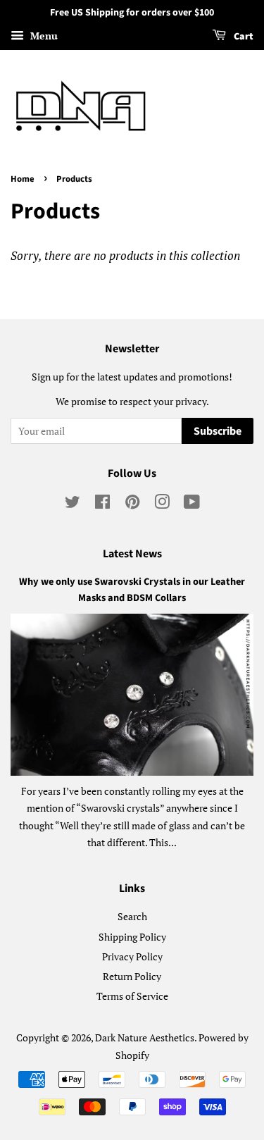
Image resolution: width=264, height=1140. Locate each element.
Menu (42, 35)
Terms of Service (132, 996)
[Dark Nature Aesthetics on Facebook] (102, 504)
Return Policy (132, 976)
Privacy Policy (132, 956)
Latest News (132, 554)
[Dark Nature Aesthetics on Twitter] (72, 504)
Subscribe (217, 431)
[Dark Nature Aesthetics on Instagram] (162, 504)
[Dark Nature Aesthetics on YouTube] (192, 504)
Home (22, 179)
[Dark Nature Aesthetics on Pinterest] (132, 504)
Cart (242, 37)
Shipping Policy (132, 936)
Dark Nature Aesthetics (144, 1037)
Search (132, 916)
